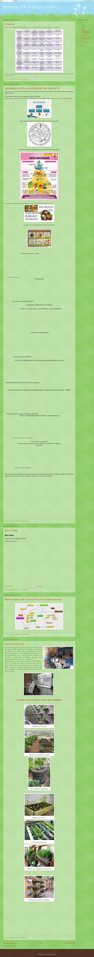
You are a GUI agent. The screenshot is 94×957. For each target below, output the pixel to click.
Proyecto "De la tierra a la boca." (32, 7)
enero (82, 26)
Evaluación (10, 23)
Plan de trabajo (11, 530)
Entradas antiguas (70, 943)
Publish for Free (40, 586)
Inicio (40, 943)
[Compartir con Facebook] (35, 79)
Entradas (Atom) (12, 946)
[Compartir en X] (34, 79)
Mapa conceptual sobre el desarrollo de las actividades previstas (33, 599)
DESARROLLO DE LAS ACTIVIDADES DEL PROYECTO (32, 88)
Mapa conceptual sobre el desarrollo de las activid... (85, 39)
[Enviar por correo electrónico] (31, 79)
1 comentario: (23, 937)
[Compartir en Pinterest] (36, 79)
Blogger (54, 954)
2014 (81, 45)
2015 (81, 22)
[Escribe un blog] (32, 79)
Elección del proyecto (14, 643)
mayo (82, 24)
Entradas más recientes (10, 943)
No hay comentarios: (24, 79)
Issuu (11, 586)
